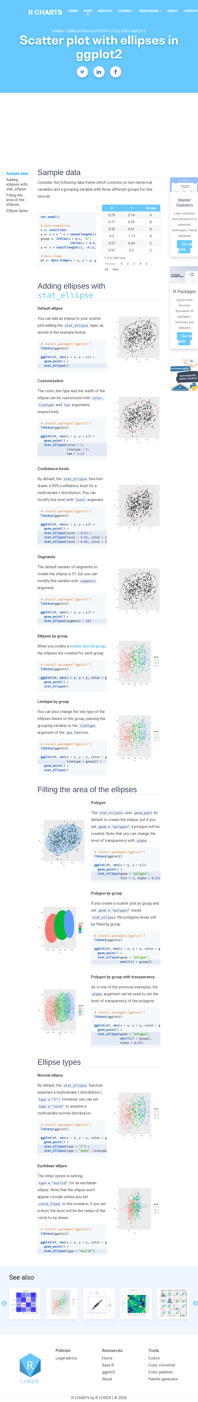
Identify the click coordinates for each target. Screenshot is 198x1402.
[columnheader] (111, 208)
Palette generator (163, 1379)
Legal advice (66, 1358)
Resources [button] (149, 11)
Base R (88, 12)
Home (73, 11)
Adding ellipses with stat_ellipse (16, 184)
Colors (154, 1358)
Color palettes (160, 1372)
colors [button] (124, 11)
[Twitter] (82, 72)
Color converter (161, 1365)
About (172, 11)
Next (116, 269)
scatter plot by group (87, 646)
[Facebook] (115, 72)
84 (106, 269)
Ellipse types (17, 210)
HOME (57, 31)
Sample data (17, 173)
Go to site (185, 247)
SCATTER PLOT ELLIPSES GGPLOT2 (118, 31)
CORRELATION (76, 31)
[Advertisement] (99, 122)
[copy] (90, 217)
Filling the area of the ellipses (15, 200)
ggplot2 (105, 11)
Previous (110, 263)
